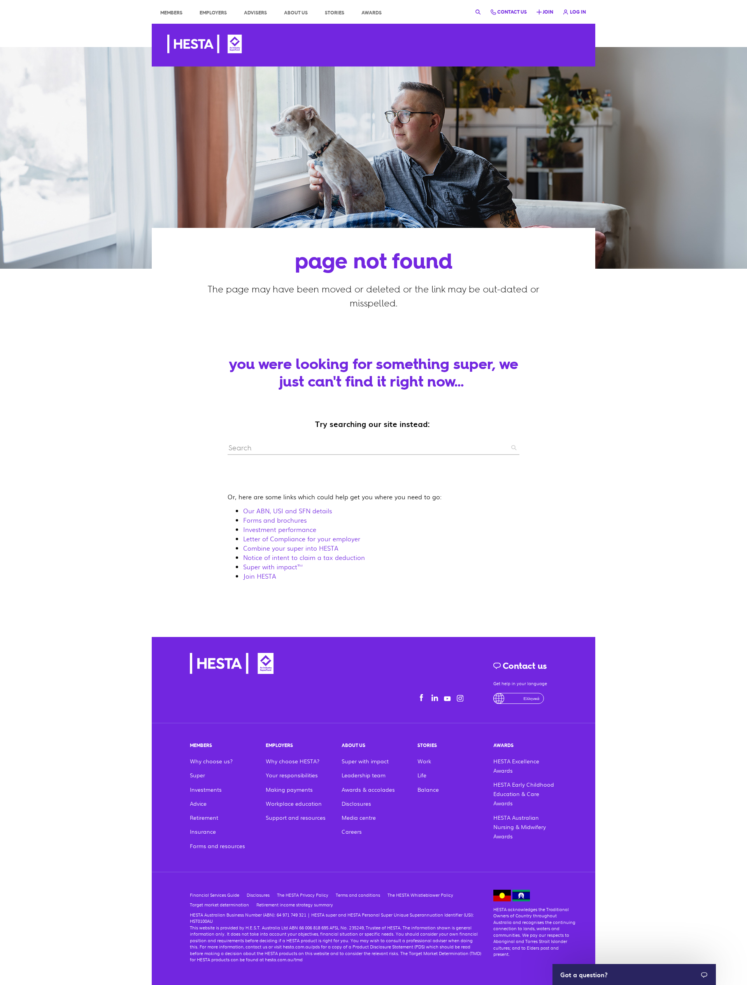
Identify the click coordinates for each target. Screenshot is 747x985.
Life (421, 775)
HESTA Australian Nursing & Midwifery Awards (519, 827)
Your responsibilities (292, 775)
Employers (213, 13)
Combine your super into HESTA (290, 548)
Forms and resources (217, 846)
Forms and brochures (275, 520)
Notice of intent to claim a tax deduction (304, 557)
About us (296, 13)
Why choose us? (211, 761)
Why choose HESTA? (292, 761)
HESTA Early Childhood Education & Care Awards (523, 793)
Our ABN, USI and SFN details (287, 510)
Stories (334, 13)
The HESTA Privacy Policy (302, 895)
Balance (428, 789)
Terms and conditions (358, 895)
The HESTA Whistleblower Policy (420, 895)
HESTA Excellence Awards (516, 765)
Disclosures (356, 803)
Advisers (255, 13)
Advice (198, 803)
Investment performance (279, 529)
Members (171, 13)
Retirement (204, 817)
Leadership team (364, 775)
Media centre (359, 817)
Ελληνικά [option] (521, 698)
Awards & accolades (368, 789)
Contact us (524, 666)
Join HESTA (259, 576)
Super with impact (365, 761)
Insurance (203, 831)
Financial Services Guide (214, 895)
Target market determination (219, 904)
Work (424, 761)
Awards (371, 13)
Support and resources (296, 817)
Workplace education (294, 803)
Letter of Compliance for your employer (301, 538)
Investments (206, 789)
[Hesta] (204, 45)
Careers (352, 831)
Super (197, 775)
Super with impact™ (273, 566)
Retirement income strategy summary (294, 904)
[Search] (478, 11)
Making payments (289, 789)
